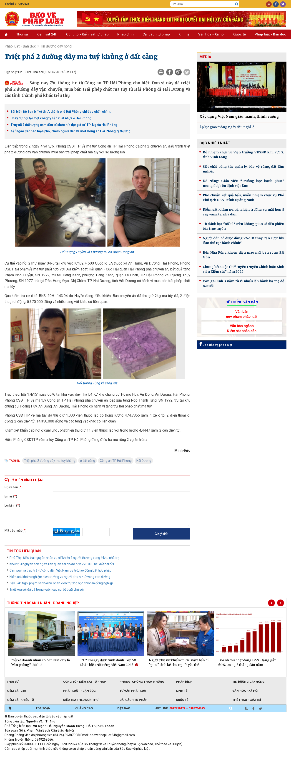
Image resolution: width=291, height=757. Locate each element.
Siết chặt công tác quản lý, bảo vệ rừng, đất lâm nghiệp (243, 169)
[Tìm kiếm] (236, 4)
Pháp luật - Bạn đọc (270, 34)
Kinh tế (183, 34)
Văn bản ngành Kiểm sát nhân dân (241, 328)
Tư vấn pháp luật (134, 690)
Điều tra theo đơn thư (80, 700)
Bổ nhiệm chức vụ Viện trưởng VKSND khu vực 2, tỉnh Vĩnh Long (243, 154)
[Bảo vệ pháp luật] (37, 19)
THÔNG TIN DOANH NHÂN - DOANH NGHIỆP (43, 603)
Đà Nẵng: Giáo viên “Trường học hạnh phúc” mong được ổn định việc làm (243, 183)
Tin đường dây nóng (248, 681)
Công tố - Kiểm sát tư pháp (87, 34)
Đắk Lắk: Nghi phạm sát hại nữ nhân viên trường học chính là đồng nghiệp (61, 583)
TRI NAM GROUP (18, 755)
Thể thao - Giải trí (246, 700)
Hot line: (180, 708)
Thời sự (22, 34)
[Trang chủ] (10, 708)
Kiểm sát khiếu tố (20, 700)
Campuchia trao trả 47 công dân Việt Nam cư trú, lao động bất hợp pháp (60, 570)
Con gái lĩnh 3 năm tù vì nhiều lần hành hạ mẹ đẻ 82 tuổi (243, 283)
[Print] (161, 72)
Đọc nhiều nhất (214, 143)
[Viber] (178, 72)
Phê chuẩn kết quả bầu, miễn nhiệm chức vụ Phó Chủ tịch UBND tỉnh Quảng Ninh (243, 197)
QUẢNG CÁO (84, 708)
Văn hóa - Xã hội (211, 34)
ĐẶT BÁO (123, 708)
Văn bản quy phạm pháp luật (241, 314)
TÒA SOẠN (43, 708)
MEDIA (205, 57)
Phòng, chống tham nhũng (142, 681)
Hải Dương (143, 460)
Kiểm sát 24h (47, 34)
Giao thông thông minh (50, 755)
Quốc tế (239, 34)
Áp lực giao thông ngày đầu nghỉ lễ (226, 127)
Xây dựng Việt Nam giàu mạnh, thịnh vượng (239, 116)
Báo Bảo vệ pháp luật (217, 345)
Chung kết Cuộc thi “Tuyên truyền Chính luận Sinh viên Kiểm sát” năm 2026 (243, 269)
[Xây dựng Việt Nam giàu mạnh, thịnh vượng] (241, 87)
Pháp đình (125, 34)
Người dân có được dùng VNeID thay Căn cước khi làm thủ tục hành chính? (243, 240)
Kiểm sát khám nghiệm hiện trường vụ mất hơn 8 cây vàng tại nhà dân (243, 211)
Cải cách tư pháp (156, 34)
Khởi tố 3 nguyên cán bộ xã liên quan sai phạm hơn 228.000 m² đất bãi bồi (62, 564)
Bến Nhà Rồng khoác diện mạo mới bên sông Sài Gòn (243, 254)
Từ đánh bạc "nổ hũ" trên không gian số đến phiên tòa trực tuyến (243, 226)
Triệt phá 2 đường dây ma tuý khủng (49, 460)
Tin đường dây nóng (56, 46)
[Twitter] (186, 72)
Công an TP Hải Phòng (116, 460)
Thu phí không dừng (85, 755)
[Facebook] (169, 72)
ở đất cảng (87, 460)
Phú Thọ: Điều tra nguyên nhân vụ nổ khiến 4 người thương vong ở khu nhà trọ (64, 558)
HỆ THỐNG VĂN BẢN (242, 302)
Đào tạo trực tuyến (117, 755)
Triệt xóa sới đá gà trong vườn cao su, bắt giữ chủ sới (47, 589)
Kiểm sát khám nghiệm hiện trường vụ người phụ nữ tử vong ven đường (60, 577)
